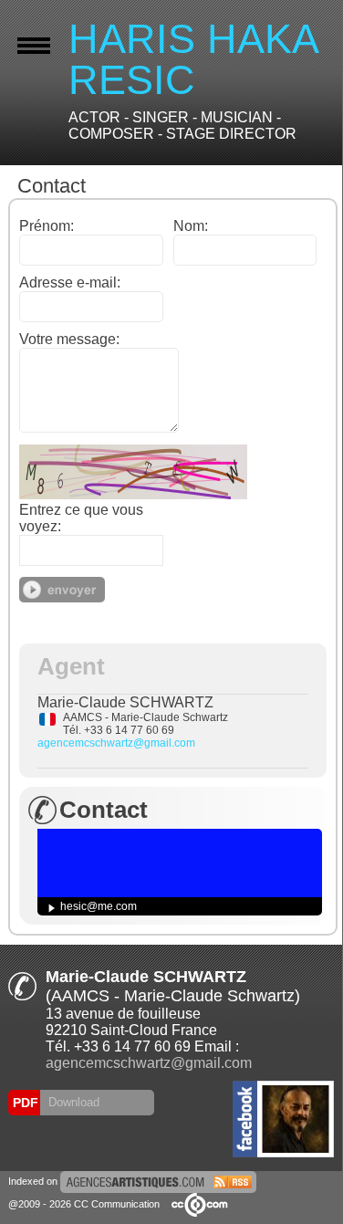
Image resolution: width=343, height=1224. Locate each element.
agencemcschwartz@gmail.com (116, 743)
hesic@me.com (98, 906)
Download (72, 1102)
